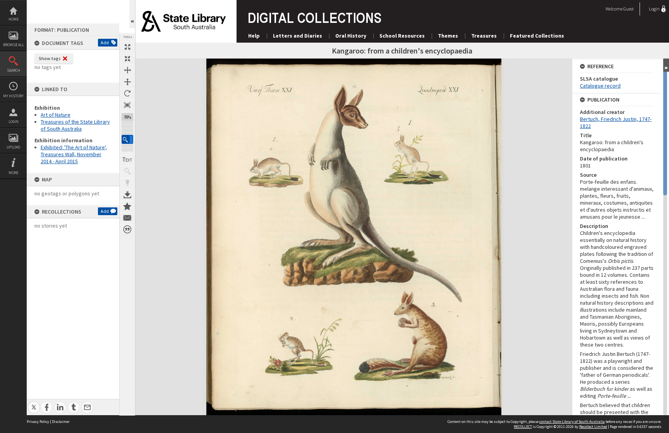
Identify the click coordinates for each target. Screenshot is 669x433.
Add (105, 42)
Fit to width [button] (127, 70)
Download (127, 194)
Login (14, 121)
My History (13, 95)
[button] (127, 139)
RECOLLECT (523, 426)
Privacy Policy (38, 421)
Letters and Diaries (297, 35)
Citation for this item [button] (127, 229)
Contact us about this (127, 218)
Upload (13, 147)
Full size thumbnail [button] (127, 47)
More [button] (13, 172)
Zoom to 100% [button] (127, 105)
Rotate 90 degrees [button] (127, 93)
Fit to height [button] (127, 82)
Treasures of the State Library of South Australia (75, 125)
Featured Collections (537, 35)
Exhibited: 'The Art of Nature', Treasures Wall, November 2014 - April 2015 (74, 154)
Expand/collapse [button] (666, 65)
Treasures (484, 35)
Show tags (50, 58)
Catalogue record (600, 85)
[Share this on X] (34, 402)
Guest (628, 9)
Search (13, 70)
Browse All (13, 44)
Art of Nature (55, 114)
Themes (448, 35)
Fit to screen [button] (127, 58)
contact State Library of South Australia (572, 421)
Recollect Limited (593, 426)
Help (254, 35)
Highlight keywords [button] (127, 183)
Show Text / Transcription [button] (127, 160)
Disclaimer (61, 421)
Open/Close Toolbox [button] (132, 14)
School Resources (402, 35)
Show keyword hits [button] (127, 171)
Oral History (350, 35)
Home (14, 19)
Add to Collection (127, 206)
